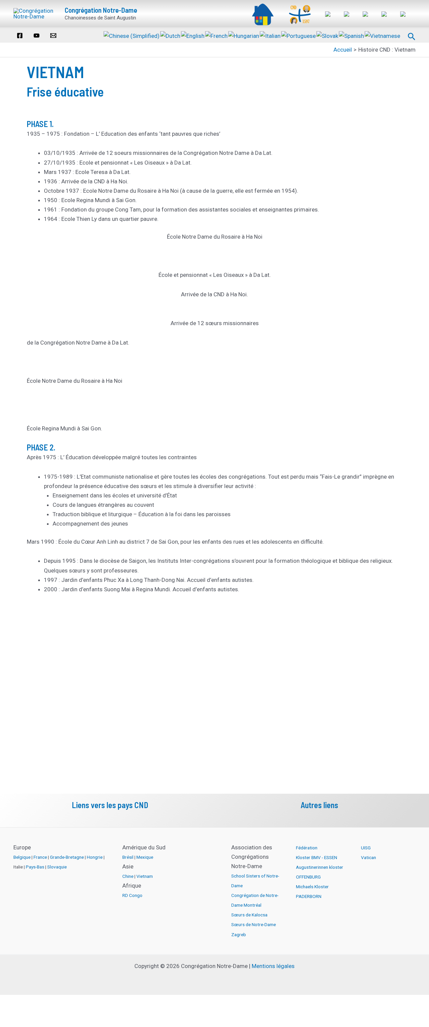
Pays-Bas (35, 866)
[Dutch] (170, 35)
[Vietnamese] (383, 35)
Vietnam (144, 876)
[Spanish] (352, 35)
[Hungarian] (244, 35)
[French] (216, 35)
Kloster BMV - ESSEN (316, 857)
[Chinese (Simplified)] (132, 35)
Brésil (127, 857)
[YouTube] (36, 35)
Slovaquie (57, 866)
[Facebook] (19, 35)
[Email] (53, 35)
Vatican (368, 857)
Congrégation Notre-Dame (101, 10)
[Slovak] (327, 35)
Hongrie (95, 857)
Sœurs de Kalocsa (249, 914)
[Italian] (270, 35)
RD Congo (132, 895)
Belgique (21, 857)
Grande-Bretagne (67, 857)
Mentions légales (273, 966)
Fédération (306, 847)
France (40, 857)
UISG (366, 847)
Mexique (144, 857)
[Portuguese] (298, 35)
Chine (127, 876)
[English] (193, 35)
